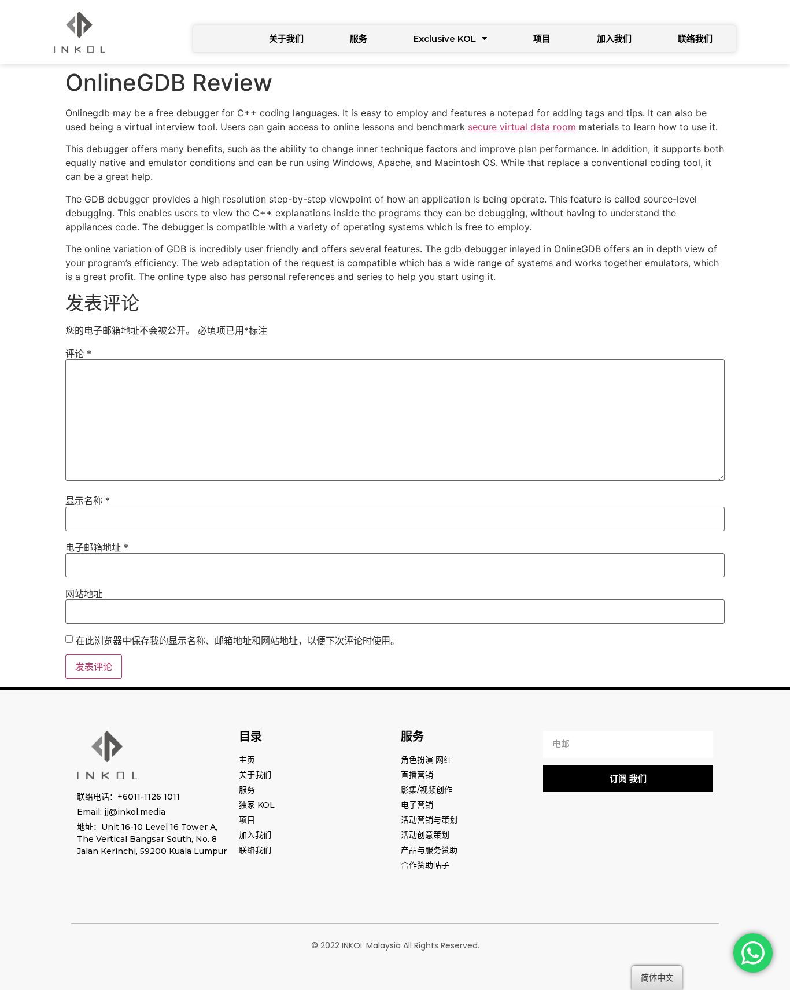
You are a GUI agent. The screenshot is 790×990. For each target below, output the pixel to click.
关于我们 (286, 38)
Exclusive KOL (445, 38)
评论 (78, 353)
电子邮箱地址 (96, 547)
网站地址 (83, 593)
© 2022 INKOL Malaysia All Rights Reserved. (395, 945)
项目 (542, 38)
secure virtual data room (522, 127)
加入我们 (614, 38)
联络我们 (695, 38)
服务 (358, 38)
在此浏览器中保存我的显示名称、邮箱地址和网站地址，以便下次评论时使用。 (238, 640)
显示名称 (87, 500)
